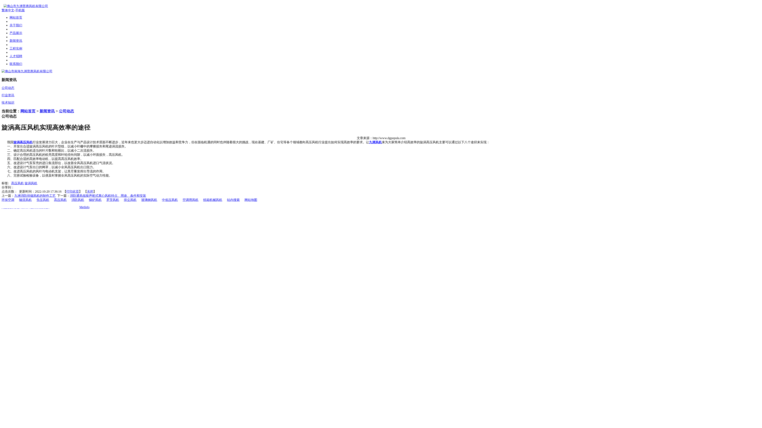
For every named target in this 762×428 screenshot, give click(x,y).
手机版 (20, 10)
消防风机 (77, 200)
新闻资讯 (47, 111)
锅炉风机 (95, 200)
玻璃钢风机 (149, 200)
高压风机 (17, 183)
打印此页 (72, 191)
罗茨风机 (112, 200)
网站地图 (250, 200)
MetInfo (84, 207)
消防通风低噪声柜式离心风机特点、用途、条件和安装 (108, 195)
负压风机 (43, 200)
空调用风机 (190, 200)
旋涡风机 (31, 183)
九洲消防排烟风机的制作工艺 (35, 195)
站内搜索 (233, 200)
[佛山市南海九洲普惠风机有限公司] (27, 71)
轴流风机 (25, 200)
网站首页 (28, 111)
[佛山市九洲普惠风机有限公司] (25, 6)
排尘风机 (130, 200)
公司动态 (66, 111)
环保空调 (8, 200)
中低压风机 (170, 200)
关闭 (90, 191)
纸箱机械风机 (212, 200)
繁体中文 (8, 10)
